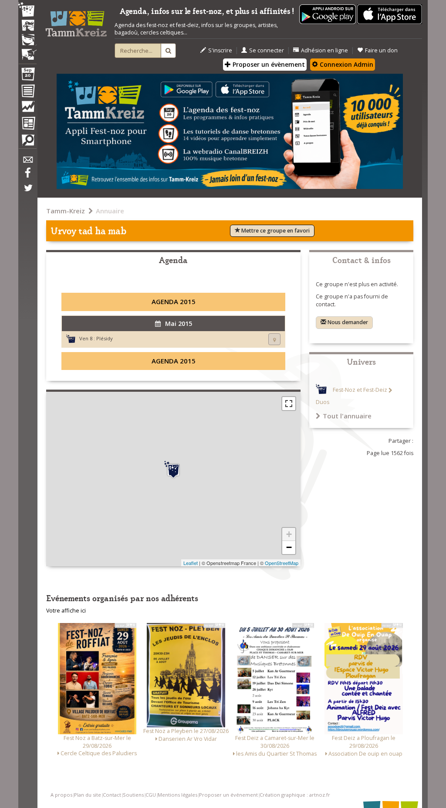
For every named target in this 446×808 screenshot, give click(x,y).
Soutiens (133, 794)
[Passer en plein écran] (288, 403)
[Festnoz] (27, 10)
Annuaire (110, 210)
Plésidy (104, 338)
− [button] (289, 547)
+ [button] (289, 534)
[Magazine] (27, 124)
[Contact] (27, 162)
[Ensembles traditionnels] (27, 51)
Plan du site (87, 794)
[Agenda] (27, 76)
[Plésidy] (173, 470)
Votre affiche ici (66, 610)
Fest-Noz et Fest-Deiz (360, 390)
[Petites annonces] (27, 142)
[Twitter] (27, 192)
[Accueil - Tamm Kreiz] (76, 21)
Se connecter (266, 50)
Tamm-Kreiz (65, 210)
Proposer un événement (228, 794)
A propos (61, 794)
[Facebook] (27, 176)
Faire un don (381, 50)
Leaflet (190, 562)
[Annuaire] (27, 92)
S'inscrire (220, 50)
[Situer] (274, 339)
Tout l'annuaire (347, 415)
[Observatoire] (27, 108)
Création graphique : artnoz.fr (295, 794)
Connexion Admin (345, 64)
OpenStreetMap (281, 562)
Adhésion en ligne (324, 50)
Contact (112, 794)
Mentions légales (177, 794)
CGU (150, 794)
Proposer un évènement (268, 64)
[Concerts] (27, 26)
